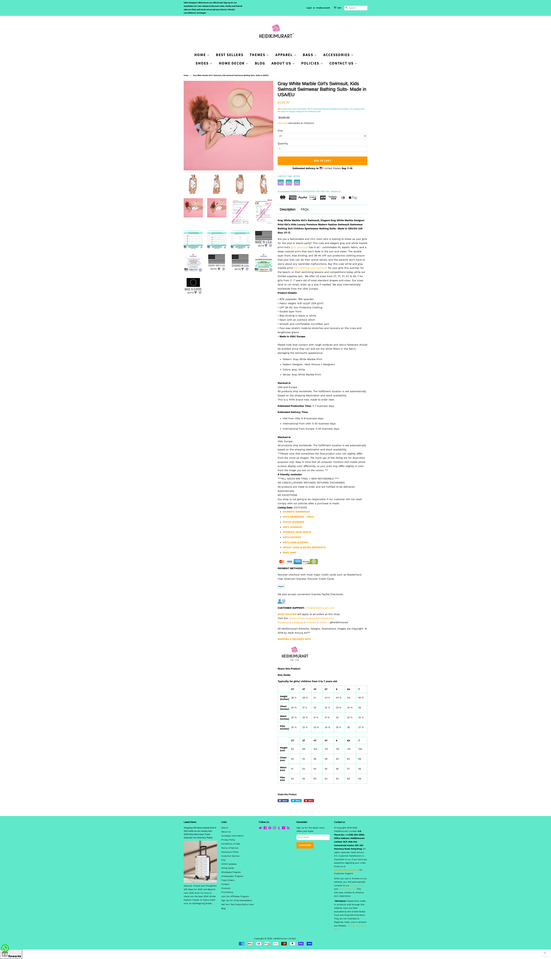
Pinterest (311, 622)
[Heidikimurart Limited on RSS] (288, 828)
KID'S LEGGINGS (292, 527)
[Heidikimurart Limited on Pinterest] (269, 828)
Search (224, 828)
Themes (258, 54)
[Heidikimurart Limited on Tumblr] (279, 828)
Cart (339, 7)
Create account (323, 7)
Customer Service (230, 856)
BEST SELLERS (229, 54)
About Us (281, 63)
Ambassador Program (232, 876)
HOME (200, 54)
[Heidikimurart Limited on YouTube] (283, 828)
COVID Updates (229, 864)
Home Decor (232, 63)
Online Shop (296, 618)
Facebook (283, 622)
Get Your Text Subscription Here (237, 904)
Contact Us (342, 63)
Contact (225, 884)
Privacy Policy (228, 840)
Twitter (323, 622)
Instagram (297, 622)
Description (287, 209)
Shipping (282, 123)
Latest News (190, 822)
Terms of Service (229, 848)
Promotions (227, 892)
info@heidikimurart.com (319, 607)
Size (280, 130)
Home (186, 75)
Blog (260, 63)
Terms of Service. (347, 889)
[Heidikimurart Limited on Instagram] (274, 828)
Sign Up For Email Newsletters (236, 900)
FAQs (305, 209)
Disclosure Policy (229, 852)
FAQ (223, 860)
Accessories (337, 54)
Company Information (232, 836)
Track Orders (227, 880)
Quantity (283, 143)
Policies (310, 63)
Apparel (284, 54)
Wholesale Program (231, 872)
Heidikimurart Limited (284, 938)
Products (225, 888)
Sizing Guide (227, 868)
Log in (309, 7)
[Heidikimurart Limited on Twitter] (260, 828)
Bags (308, 54)
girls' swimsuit (299, 247)
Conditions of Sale (230, 844)
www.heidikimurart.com (319, 618)
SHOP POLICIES (287, 614)
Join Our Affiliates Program (235, 896)
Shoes (203, 63)
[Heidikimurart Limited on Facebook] (265, 828)
